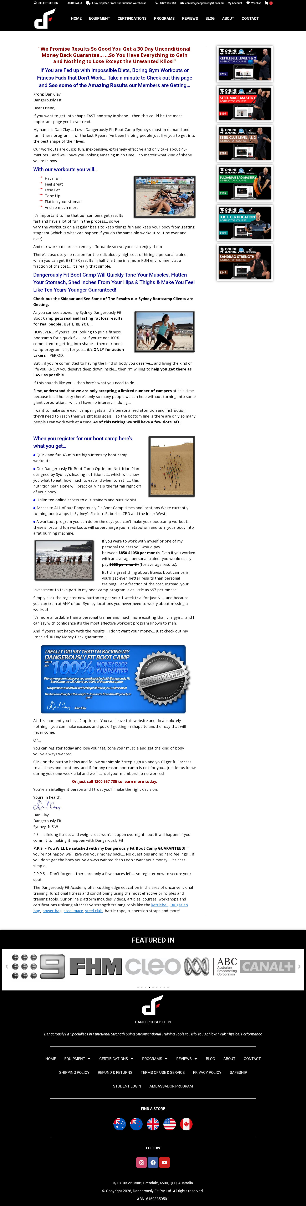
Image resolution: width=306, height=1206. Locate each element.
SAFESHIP (238, 1072)
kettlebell (159, 904)
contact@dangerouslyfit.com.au (204, 3)
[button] (6, 966)
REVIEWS (184, 1058)
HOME (50, 1058)
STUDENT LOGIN (127, 1086)
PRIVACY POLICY (207, 1072)
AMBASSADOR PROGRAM (171, 1086)
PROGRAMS (152, 1058)
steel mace (73, 910)
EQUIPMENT (74, 1058)
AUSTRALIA (74, 3)
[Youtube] (164, 1162)
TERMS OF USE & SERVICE (163, 1072)
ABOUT (229, 1058)
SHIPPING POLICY (74, 1072)
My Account (235, 3)
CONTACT (252, 1058)
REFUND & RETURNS (115, 1072)
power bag (52, 910)
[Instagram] (141, 1162)
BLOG (210, 1058)
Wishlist (256, 3)
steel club (94, 910)
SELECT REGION (48, 3)
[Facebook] (153, 1162)
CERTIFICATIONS (113, 1058)
